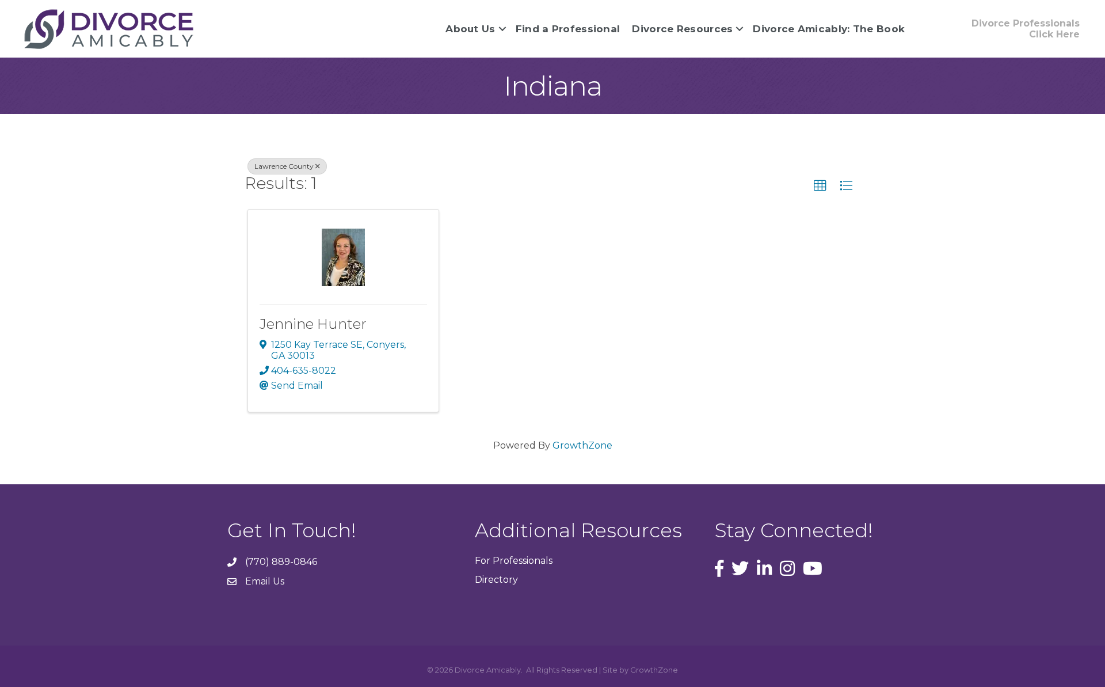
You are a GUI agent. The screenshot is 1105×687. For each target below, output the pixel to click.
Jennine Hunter (313, 324)
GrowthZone (582, 445)
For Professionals (513, 560)
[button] (820, 186)
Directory (496, 579)
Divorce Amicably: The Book (829, 29)
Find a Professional (568, 29)
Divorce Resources (682, 29)
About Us (470, 29)
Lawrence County (284, 166)
